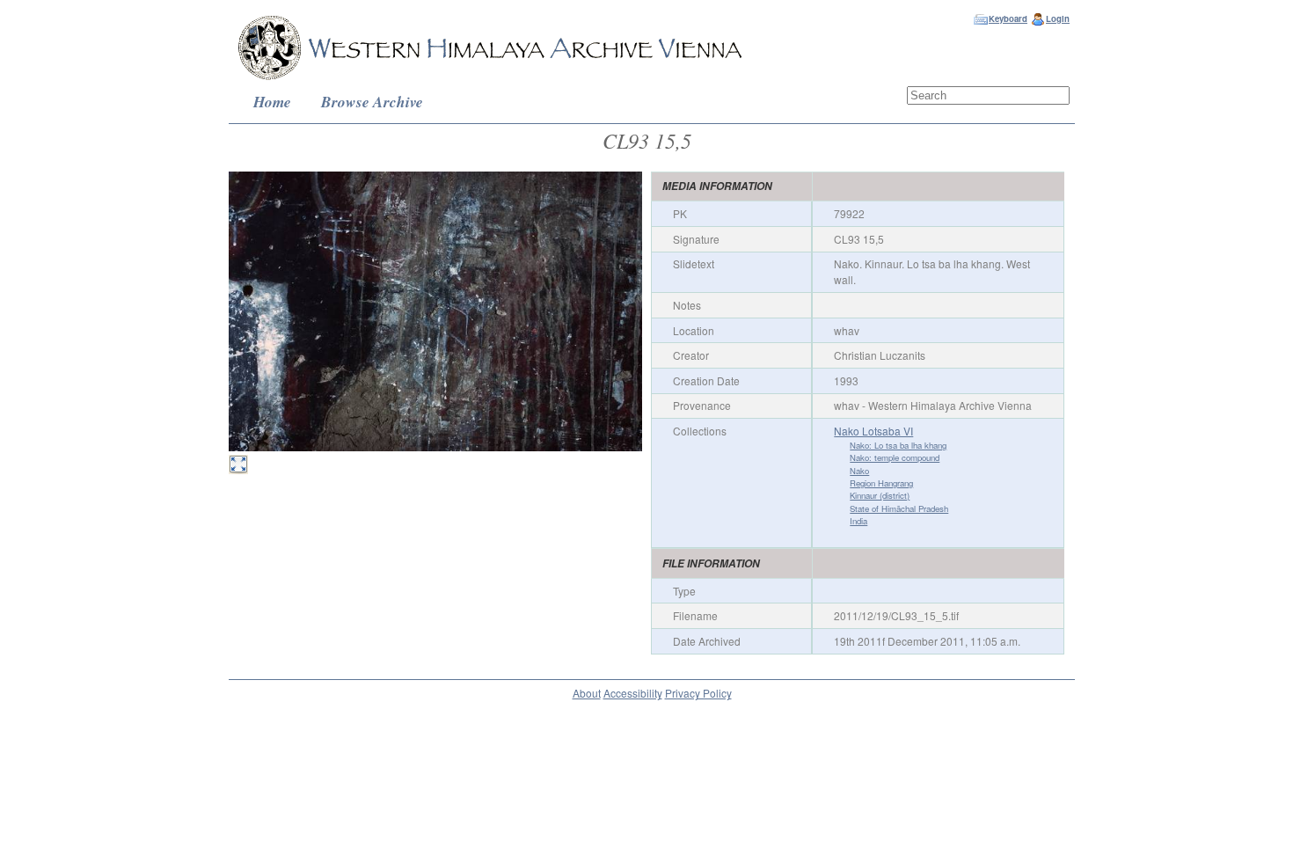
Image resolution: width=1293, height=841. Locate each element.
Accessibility (632, 692)
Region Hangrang (881, 483)
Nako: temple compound (894, 457)
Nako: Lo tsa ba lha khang (898, 445)
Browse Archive (372, 102)
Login (1058, 18)
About (587, 692)
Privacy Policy (698, 692)
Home (272, 102)
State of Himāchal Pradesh (899, 508)
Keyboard (1008, 18)
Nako (859, 470)
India (858, 521)
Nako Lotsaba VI (873, 430)
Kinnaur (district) (879, 495)
